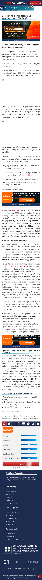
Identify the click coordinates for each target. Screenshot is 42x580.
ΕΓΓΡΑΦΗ (26, 200)
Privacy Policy (10, 536)
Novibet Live (10, 494)
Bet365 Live (10, 515)
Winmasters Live (12, 503)
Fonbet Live (10, 500)
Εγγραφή (21, 464)
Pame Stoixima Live (12, 512)
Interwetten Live (11, 518)
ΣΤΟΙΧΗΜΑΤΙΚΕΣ (35, 3)
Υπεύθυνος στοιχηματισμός (16, 539)
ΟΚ (39, 577)
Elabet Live (9, 497)
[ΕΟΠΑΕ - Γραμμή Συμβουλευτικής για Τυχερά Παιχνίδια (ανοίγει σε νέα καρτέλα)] (27, 562)
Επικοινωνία (10, 533)
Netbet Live (10, 524)
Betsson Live (10, 521)
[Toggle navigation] (2, 3)
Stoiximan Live (11, 491)
